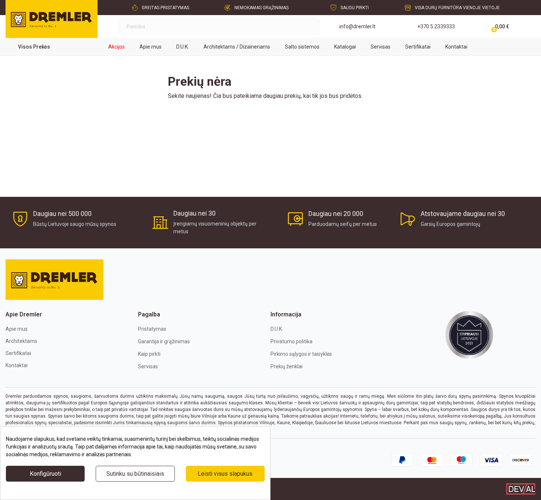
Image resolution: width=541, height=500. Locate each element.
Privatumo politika (291, 341)
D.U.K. (276, 329)
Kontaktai (17, 365)
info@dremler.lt (357, 26)
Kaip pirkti (149, 354)
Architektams (21, 341)
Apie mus (17, 329)
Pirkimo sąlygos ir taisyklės (301, 354)
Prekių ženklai (286, 366)
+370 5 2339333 (436, 26)
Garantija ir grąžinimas (164, 341)
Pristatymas (152, 329)
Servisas (148, 366)
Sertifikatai (18, 353)
